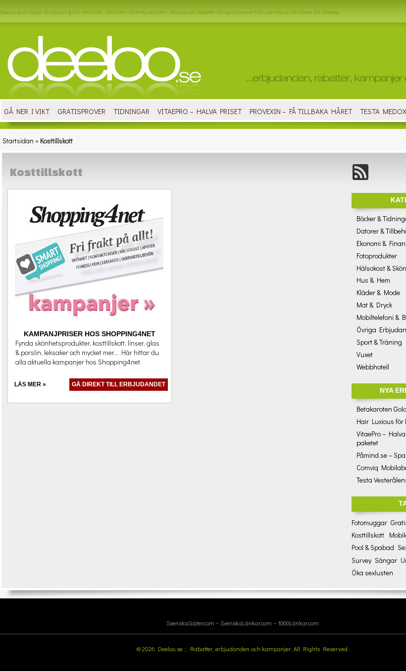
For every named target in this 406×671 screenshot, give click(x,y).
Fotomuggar (369, 522)
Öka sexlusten (372, 572)
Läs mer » (30, 384)
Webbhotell (372, 366)
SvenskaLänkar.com (246, 623)
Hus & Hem (373, 280)
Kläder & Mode (378, 292)
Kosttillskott (368, 535)
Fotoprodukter (376, 255)
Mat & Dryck (374, 304)
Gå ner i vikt (27, 111)
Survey (361, 560)
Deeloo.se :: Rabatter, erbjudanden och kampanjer (224, 649)
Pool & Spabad (373, 547)
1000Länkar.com (298, 623)
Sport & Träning (379, 342)
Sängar (386, 560)
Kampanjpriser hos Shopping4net (89, 334)
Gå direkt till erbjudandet (118, 384)
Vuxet (364, 354)
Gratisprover (81, 111)
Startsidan (18, 140)
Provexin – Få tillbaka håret (301, 111)
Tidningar (131, 111)
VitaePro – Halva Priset (199, 111)
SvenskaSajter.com (190, 623)
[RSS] (360, 178)
